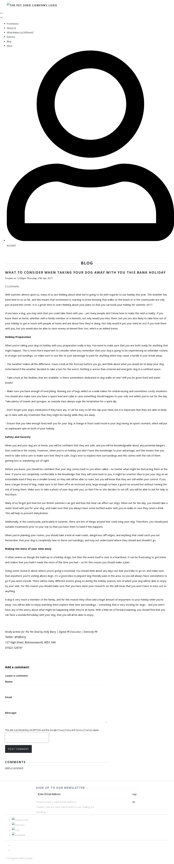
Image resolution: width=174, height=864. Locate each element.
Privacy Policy (64, 730)
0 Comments (12, 286)
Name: (9, 681)
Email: (8, 697)
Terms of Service (84, 730)
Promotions (13, 23)
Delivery (11, 36)
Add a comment (14, 768)
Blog (9, 41)
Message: (11, 712)
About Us (11, 27)
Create (29, 858)
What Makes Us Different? (20, 32)
